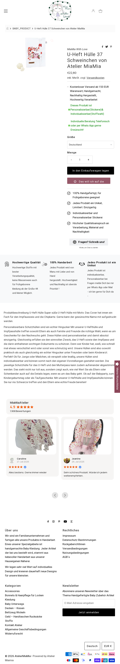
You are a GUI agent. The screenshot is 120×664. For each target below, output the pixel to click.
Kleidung (10, 599)
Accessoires (12, 591)
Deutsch (92, 646)
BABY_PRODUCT (21, 28)
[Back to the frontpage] (8, 28)
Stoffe (9, 620)
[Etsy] (71, 521)
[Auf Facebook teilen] (103, 46)
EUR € (108, 646)
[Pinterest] (59, 521)
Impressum (69, 535)
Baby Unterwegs (14, 603)
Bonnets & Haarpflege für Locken (24, 595)
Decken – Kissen (14, 608)
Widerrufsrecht (14, 633)
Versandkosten (95, 77)
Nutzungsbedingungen (75, 552)
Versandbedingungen (75, 548)
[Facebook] (48, 521)
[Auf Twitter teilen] (107, 46)
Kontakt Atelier (13, 625)
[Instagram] (53, 521)
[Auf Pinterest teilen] (111, 46)
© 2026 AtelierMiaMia (18, 656)
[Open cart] (100, 11)
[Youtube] (65, 521)
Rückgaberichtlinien (73, 544)
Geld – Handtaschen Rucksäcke (23, 616)
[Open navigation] (6, 11)
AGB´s (66, 556)
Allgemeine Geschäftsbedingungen (25, 629)
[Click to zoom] (52, 40)
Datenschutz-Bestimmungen (79, 539)
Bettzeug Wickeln (15, 612)
